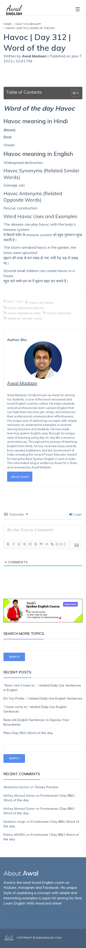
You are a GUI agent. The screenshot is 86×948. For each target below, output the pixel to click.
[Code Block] (46, 544)
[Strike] (24, 544)
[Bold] (8, 544)
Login (77, 514)
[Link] (52, 544)
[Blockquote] (41, 544)
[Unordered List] (35, 544)
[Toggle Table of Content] (72, 93)
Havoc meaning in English (26, 308)
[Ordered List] (30, 544)
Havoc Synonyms (59, 313)
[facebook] (68, 942)
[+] (62, 544)
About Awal (20, 477)
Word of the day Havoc (25, 318)
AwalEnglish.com (48, 937)
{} (57, 544)
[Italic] (13, 544)
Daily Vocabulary (28, 24)
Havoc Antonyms (41, 302)
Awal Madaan (34, 56)
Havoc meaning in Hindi (24, 313)
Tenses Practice (46, 787)
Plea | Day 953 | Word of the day (28, 733)
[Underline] (19, 544)
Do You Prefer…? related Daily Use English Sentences (42, 698)
